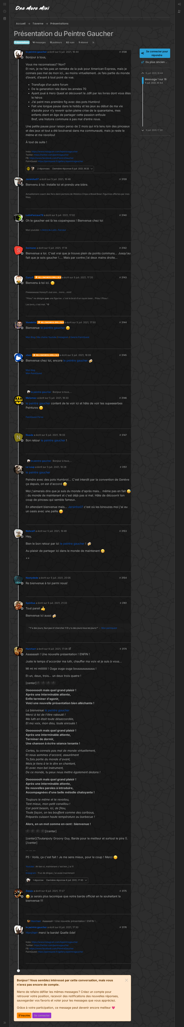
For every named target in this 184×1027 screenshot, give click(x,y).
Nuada (29, 434)
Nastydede (32, 577)
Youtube (30, 866)
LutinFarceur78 (34, 215)
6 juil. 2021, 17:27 (55, 890)
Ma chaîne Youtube (46, 337)
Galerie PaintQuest (79, 337)
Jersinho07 (32, 179)
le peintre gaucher (36, 51)
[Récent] (4, 11)
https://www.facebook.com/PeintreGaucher (51, 158)
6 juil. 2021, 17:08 (58, 648)
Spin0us (30, 602)
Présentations (22, 42)
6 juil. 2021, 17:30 (68, 927)
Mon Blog (30, 337)
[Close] (126, 980)
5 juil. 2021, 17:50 (86, 322)
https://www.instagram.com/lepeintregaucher (55, 151)
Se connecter (42, 1015)
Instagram (63, 337)
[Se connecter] (179, 4)
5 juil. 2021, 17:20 (83, 277)
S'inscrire (24, 1015)
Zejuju (29, 890)
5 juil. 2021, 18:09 (81, 355)
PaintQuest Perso (34, 417)
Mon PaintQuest (34, 373)
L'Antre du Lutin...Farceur (53, 230)
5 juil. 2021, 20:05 (61, 577)
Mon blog (30, 370)
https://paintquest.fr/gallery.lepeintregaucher (60, 161)
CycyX (30, 277)
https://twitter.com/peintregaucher (51, 154)
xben (28, 355)
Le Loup (30, 466)
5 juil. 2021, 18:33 (58, 397)
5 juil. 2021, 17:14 (58, 247)
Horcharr (31, 648)
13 (128, 168)
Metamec (31, 397)
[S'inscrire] (179, 11)
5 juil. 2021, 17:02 (65, 215)
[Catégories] (4, 4)
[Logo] (32, 8)
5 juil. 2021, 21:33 (57, 602)
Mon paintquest (109, 628)
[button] (4, 19)
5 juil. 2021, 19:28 (56, 466)
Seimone (31, 247)
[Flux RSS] (93, 42)
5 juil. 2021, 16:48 (61, 179)
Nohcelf (30, 531)
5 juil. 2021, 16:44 (69, 51)
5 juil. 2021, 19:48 (57, 531)
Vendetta (31, 322)
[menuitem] (179, 4)
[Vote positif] (121, 168)
